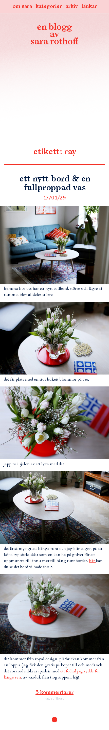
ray (47, 698)
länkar (89, 6)
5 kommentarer (54, 692)
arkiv (71, 6)
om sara (22, 6)
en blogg (54, 35)
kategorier (48, 6)
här (92, 561)
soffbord (57, 698)
